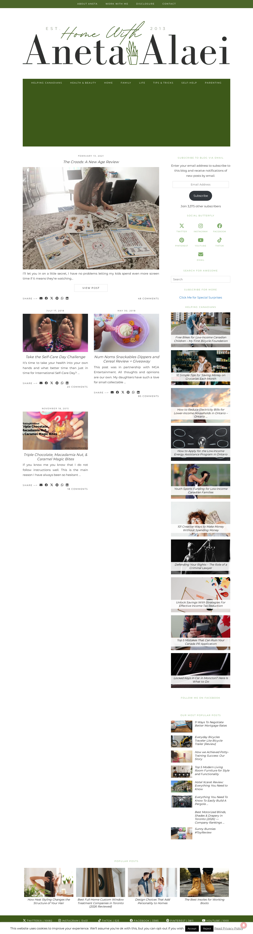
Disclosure (145, 3)
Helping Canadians (46, 82)
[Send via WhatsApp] (62, 299)
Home (108, 82)
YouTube (217, 920)
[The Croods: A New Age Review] (91, 268)
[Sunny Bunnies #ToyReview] (181, 833)
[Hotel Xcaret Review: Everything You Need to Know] (181, 787)
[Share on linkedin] (67, 299)
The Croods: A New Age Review (91, 162)
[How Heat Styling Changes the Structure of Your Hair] (48, 882)
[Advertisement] (126, 117)
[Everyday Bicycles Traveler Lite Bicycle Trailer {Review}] (181, 741)
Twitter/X (39, 920)
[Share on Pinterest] (57, 299)
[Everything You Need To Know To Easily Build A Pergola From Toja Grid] (181, 801)
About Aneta (87, 3)
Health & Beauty (83, 82)
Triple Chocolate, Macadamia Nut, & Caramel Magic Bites (55, 457)
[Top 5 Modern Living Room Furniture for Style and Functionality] (181, 772)
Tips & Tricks (163, 82)
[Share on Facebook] (46, 299)
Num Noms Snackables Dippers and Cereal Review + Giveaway (126, 359)
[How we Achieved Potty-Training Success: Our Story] (181, 756)
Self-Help (189, 82)
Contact (169, 3)
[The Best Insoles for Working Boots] (204, 882)
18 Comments (77, 489)
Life (142, 82)
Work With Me (117, 3)
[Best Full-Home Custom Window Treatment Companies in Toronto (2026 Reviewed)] (100, 882)
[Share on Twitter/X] (52, 299)
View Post (91, 287)
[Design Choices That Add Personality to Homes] (152, 882)
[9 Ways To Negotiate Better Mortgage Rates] (181, 727)
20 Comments (77, 386)
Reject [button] (207, 928)
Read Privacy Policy (228, 928)
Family (126, 82)
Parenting (213, 82)
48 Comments (148, 298)
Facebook (146, 920)
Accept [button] (192, 928)
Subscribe (201, 196)
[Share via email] (41, 299)
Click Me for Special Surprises (200, 297)
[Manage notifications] (244, 925)
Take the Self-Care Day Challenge (55, 357)
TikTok (110, 920)
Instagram (74, 920)
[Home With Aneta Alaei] (126, 44)
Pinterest (181, 920)
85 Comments (148, 396)
